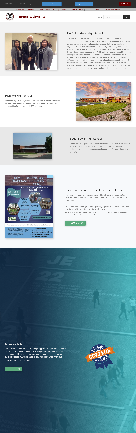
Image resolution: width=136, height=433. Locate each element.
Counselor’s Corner (112, 10)
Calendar (30, 10)
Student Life (76, 10)
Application (61, 10)
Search (100, 17)
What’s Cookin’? (45, 10)
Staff (97, 10)
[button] (23, 10)
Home (18, 10)
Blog (88, 10)
